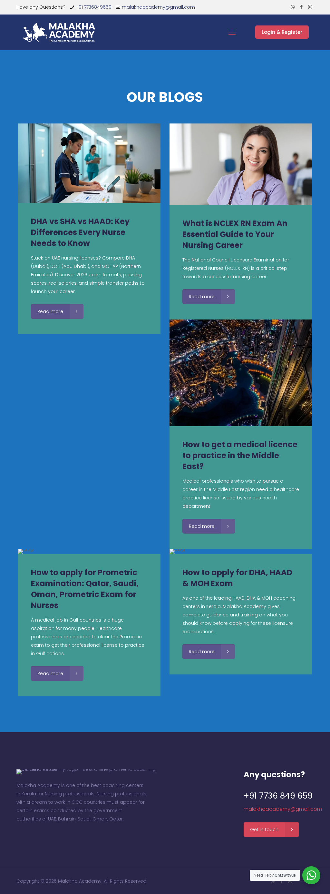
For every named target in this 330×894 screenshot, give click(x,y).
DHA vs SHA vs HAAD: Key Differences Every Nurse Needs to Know (80, 232)
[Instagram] (310, 7)
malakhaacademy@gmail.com (158, 7)
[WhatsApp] (292, 7)
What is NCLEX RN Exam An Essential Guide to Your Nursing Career (234, 234)
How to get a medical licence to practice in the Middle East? (239, 455)
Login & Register (282, 32)
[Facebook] (301, 7)
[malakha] (60, 32)
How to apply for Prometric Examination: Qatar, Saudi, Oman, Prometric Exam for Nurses (85, 589)
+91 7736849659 (94, 7)
